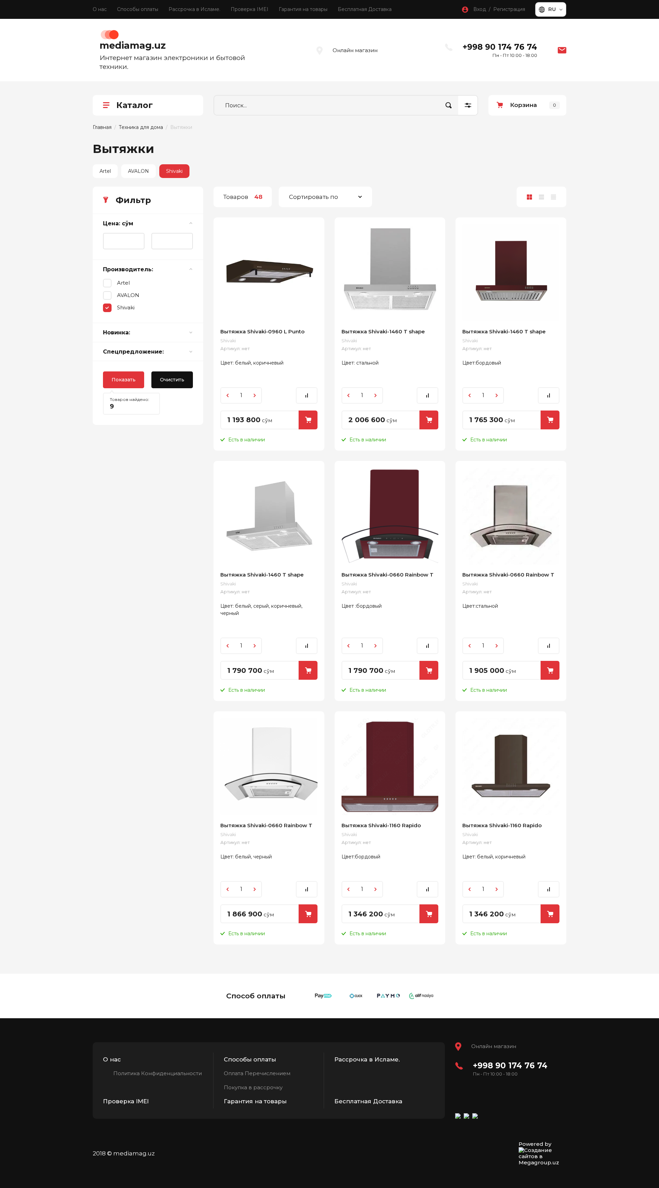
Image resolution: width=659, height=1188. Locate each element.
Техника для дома (141, 127)
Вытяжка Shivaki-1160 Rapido (381, 825)
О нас (100, 9)
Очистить (172, 380)
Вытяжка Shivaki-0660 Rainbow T (387, 574)
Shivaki (174, 171)
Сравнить (306, 395)
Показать (124, 380)
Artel (105, 171)
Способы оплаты (137, 9)
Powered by (535, 1144)
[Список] (541, 197)
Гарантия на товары (303, 9)
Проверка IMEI (249, 9)
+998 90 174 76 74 (500, 47)
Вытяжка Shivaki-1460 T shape (383, 331)
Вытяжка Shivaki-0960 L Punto (262, 331)
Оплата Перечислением (257, 1073)
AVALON (138, 171)
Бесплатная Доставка (365, 9)
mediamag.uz (133, 45)
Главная (102, 127)
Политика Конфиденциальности (157, 1073)
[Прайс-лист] (553, 197)
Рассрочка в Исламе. (194, 9)
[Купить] (308, 420)
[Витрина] (529, 197)
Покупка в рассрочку (253, 1087)
